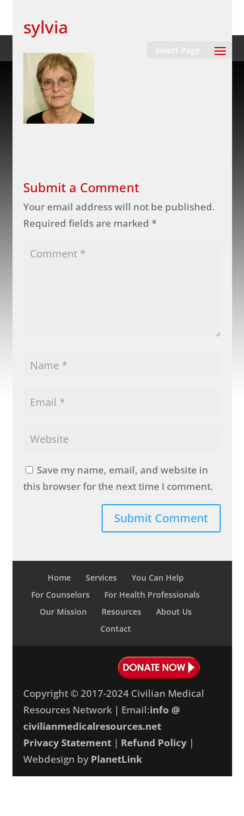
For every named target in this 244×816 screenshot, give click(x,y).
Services (101, 577)
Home (59, 577)
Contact (115, 628)
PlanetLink (116, 759)
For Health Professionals (152, 594)
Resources (121, 611)
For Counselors (60, 594)
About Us (174, 611)
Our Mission (63, 611)
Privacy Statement (67, 742)
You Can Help (158, 577)
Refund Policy (154, 742)
